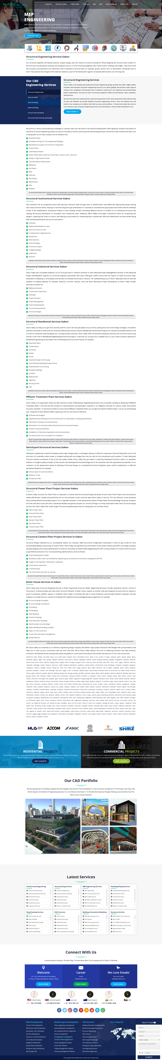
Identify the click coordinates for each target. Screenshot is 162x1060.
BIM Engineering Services (92, 916)
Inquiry (135, 4)
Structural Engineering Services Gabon (47, 56)
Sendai (44, 706)
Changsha (125, 665)
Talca (133, 706)
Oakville (57, 695)
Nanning (87, 692)
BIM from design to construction (122, 925)
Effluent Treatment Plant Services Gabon (49, 396)
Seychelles (71, 706)
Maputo (124, 687)
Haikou (34, 676)
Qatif (108, 697)
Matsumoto (83, 689)
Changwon (132, 665)
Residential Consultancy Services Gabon (60, 391)
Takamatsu (128, 706)
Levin (65, 684)
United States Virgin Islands (95, 711)
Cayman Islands (89, 665)
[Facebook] (59, 1010)
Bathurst (46, 662)
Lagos (111, 681)
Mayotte (112, 689)
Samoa (111, 700)
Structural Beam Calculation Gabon (84, 194)
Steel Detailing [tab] (33, 102)
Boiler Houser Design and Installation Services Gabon (85, 641)
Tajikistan (121, 706)
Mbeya (118, 689)
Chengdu (42, 668)
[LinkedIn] (75, 1010)
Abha (35, 657)
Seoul (53, 706)
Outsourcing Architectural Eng (36, 893)
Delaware (132, 668)
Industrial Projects (33, 900)
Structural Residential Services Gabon (47, 321)
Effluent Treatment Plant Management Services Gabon (95, 441)
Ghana (93, 673)
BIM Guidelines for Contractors (121, 916)
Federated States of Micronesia (107, 670)
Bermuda (99, 662)
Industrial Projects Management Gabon (101, 315)
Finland (123, 670)
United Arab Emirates (53, 711)
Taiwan (111, 706)
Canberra (48, 665)
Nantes (93, 692)
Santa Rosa (91, 703)
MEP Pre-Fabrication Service (92, 903)
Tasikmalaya (50, 708)
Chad (105, 665)
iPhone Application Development (64, 1025)
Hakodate (43, 676)
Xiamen (115, 714)
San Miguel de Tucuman (38, 703)
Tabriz (102, 706)
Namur (71, 692)
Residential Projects (34, 903)
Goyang (28, 676)
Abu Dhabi (46, 657)
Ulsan (44, 711)
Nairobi (47, 692)
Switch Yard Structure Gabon (65, 484)
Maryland (60, 689)
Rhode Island (66, 700)
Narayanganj (112, 692)
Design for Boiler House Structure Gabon (111, 641)
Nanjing (82, 692)
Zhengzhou (39, 716)
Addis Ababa (62, 657)
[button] (12, 24)
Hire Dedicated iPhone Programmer (65, 1031)
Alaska (119, 657)
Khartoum (73, 681)
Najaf (51, 692)
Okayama (72, 695)
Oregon (89, 695)
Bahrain (76, 660)
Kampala (95, 679)
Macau (105, 684)
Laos (131, 681)
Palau (98, 695)
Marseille (35, 689)
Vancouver (115, 711)
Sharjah (90, 706)
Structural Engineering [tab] (35, 92)
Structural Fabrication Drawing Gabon (105, 194)
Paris (51, 697)
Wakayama (54, 714)
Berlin (94, 662)
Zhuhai (46, 716)
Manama (98, 687)
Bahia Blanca (69, 660)
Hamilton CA (85, 676)
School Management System (63, 1043)
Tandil (34, 708)
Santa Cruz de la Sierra (75, 703)
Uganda (32, 711)
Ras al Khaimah (30, 700)
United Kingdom (65, 711)
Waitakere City (46, 714)
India (134, 676)
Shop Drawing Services (34, 916)
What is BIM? (116, 919)
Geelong (56, 673)
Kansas (112, 679)
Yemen (28, 716)
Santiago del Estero (108, 703)
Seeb (32, 706)
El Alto (69, 670)
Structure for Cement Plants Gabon (37, 576)
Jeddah (71, 679)
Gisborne (113, 673)
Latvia (31, 684)
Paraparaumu (45, 697)
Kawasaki (126, 679)
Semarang (38, 706)
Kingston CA (99, 681)
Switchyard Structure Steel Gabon (61, 482)
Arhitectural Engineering (35, 890)
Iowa (46, 679)
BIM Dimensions (117, 931)
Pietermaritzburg (97, 697)
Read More (71, 111)
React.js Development (61, 1034)
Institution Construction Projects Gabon (39, 260)
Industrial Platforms (33, 928)
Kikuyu (87, 681)
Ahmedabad (80, 657)
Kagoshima (77, 679)
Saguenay (85, 700)
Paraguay (37, 697)
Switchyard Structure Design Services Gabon (40, 482)
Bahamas (61, 660)
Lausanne (44, 684)
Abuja (52, 657)
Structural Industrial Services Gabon (46, 266)
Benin (83, 662)
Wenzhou (84, 714)
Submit (148, 1057)
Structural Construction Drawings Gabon (57, 192)
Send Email (118, 984)
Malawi (61, 687)
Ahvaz (87, 657)
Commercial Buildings (34, 931)
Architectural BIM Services (92, 925)
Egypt (64, 670)
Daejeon (83, 668)
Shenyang (96, 706)
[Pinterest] (81, 1010)
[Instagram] (70, 1010)
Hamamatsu (64, 676)
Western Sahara (101, 714)
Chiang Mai (55, 668)
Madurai (132, 684)
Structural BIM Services (91, 928)
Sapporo (121, 703)
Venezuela (127, 711)
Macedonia (112, 684)
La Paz (95, 684)
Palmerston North (120, 695)
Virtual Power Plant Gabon (117, 532)
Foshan (28, 673)
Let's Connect (149, 4)
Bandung (105, 660)
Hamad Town (56, 676)
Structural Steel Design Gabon (37, 192)
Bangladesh (118, 660)
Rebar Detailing (32, 919)
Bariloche (132, 660)
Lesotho (56, 684)
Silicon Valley (91, 1058)
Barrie (32, 662)
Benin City (89, 662)
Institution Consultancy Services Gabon (61, 260)
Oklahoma (79, 695)
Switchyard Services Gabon (78, 482)
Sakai (97, 700)
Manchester (105, 687)
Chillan (70, 668)
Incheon (129, 676)
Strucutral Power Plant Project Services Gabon (52, 488)
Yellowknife (132, 714)
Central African (99, 665)
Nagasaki (36, 692)
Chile (65, 668)
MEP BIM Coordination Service (93, 900)
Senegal (48, 706)
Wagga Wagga (36, 714)
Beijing (52, 662)
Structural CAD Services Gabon (95, 192)
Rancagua (132, 697)
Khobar (78, 681)
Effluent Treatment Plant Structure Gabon (81, 443)
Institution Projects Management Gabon (104, 260)
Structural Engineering (62, 890)
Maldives (73, 687)
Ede (47, 670)
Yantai (120, 714)
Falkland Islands (84, 670)
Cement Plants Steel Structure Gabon (101, 578)
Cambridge (36, 665)
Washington (70, 714)
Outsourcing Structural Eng (64, 893)
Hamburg (72, 676)
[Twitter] (64, 1010)
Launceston (37, 684)
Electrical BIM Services (91, 931)
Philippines (88, 697)
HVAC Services (60, 916)
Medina (133, 689)
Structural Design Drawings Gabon (77, 192)
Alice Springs (47, 660)
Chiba (61, 668)
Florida (127, 670)
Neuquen (36, 695)
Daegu (79, 668)
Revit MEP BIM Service (91, 906)
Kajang (83, 679)
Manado (91, 687)
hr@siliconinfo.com (81, 979)
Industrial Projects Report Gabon (90, 317)
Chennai (48, 668)
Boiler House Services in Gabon (43, 581)
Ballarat (88, 660)
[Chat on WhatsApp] (102, 1010)
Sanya (116, 703)
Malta (87, 687)
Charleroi (36, 668)
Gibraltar (107, 673)
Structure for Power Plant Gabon (79, 532)
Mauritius (106, 689)
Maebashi (29, 687)
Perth (70, 697)
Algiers (40, 660)
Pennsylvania (64, 697)
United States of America (78, 711)
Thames (91, 708)
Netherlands (29, 695)
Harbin (104, 676)
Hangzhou (93, 676)
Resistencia (53, 700)
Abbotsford (29, 657)
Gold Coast (132, 673)
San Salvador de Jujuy (53, 703)
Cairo (116, 662)
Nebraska (124, 692)
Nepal (133, 692)
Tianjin (117, 708)
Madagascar (125, 684)
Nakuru (60, 692)
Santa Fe (84, 703)
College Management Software (63, 1048)
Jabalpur (51, 679)
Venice (133, 711)
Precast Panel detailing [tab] (36, 113)
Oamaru (62, 695)
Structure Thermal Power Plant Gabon (85, 530)
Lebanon (50, 684)
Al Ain (96, 657)
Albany (129, 657)
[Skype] (97, 1010)
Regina (38, 700)
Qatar (104, 697)
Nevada (42, 695)
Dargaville (116, 668)
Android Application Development (64, 1028)
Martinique (53, 689)
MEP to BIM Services (90, 897)
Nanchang (76, 692)
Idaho (119, 676)
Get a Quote (40, 761)
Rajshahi (126, 697)
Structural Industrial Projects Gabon (71, 317)
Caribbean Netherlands (69, 665)
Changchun (118, 665)
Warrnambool (62, 714)
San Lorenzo (123, 700)
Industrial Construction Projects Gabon (38, 315)
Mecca (123, 689)
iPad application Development (63, 1037)
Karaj (116, 679)
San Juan (116, 700)
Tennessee (75, 708)
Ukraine (39, 711)
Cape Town (54, 665)
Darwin (122, 668)
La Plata (100, 684)
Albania (124, 657)
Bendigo (72, 662)
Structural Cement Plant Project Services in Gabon (54, 536)
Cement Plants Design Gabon (82, 578)
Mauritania (99, 689)
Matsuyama (91, 689)
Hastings (109, 676)
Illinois (124, 676)
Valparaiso (107, 711)
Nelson (129, 692)
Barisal (28, 662)
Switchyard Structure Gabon (81, 484)
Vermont (29, 714)
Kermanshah (54, 681)
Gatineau (50, 673)
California (126, 662)
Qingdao (113, 697)
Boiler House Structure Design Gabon (61, 641)
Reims (42, 700)
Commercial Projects (118, 897)
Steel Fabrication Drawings (35, 922)
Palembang (104, 695)
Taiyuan (116, 706)
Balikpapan (82, 660)
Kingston (92, 681)
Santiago (98, 703)
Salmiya (102, 700)
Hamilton (78, 676)
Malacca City (54, 687)
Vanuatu (121, 711)
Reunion (59, 700)
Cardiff (60, 665)
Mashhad (66, 689)
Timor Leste (128, 708)
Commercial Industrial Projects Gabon (80, 315)
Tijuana (122, 708)
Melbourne (29, 692)
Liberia (70, 684)
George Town (63, 673)
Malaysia (66, 687)
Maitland (40, 687)
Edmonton (59, 670)
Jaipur (56, 679)
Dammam (99, 668)
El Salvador (75, 670)
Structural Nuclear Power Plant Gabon (38, 530)
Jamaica (61, 679)
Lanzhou (126, 681)
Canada (42, 665)
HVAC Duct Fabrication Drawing (65, 931)
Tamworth (29, 708)
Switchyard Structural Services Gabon (47, 447)
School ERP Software (60, 1045)
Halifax (49, 676)
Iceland (115, 676)
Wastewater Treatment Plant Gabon (105, 439)
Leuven (61, 684)
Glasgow (125, 673)
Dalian (93, 668)
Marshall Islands (44, 689)
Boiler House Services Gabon (54, 643)
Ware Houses (32, 925)
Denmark (29, 670)
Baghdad (54, 660)
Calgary (120, 662)
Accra (56, 657)
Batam (41, 662)
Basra (37, 662)
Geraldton (82, 673)
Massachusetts (74, 689)
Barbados (126, 660)
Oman (84, 695)
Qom (118, 697)
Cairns (112, 662)
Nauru (118, 692)
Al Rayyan (107, 657)
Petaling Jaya (80, 697)
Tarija (44, 708)
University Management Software (64, 1051)
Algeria (35, 660)
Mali (78, 687)
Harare (99, 676)
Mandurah (113, 687)
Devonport (36, 670)
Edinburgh (52, 670)
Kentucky (42, 681)
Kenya (48, 681)
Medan (128, 689)
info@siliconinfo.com (118, 979)
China (74, 668)
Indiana (28, 679)
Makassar (47, 687)
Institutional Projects (34, 897)
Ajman (92, 657)
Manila (119, 687)
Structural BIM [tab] (33, 97)
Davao (127, 668)
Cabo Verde (106, 662)
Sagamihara (77, 700)
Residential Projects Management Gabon (104, 391)
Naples (102, 692)
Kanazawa (102, 679)
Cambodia (29, 665)
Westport (109, 714)
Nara (106, 692)
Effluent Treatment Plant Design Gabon (39, 439)
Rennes (47, 700)
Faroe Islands (93, 670)
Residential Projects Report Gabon (93, 392)
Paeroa (94, 695)
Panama (128, 695)
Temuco (68, 708)
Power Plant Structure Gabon (104, 530)
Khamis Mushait (64, 681)
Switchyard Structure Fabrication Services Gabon (99, 482)
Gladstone (119, 673)
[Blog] (86, 1010)
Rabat (121, 697)
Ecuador (42, 670)
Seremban (64, 706)
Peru (74, 697)
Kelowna (36, 681)
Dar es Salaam (107, 668)
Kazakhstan (29, 681)
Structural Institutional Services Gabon (48, 198)
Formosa (132, 670)
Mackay (118, 684)
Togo (133, 708)
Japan (66, 679)
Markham (29, 689)
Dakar (89, 668)
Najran (56, 692)
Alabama (113, 657)
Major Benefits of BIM (119, 928)
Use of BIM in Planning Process (121, 922)
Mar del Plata (131, 687)
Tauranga (58, 708)
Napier (98, 692)
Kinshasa (106, 681)
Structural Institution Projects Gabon (74, 262)
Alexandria (29, 660)
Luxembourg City (87, 684)
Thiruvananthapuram (100, 708)
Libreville (75, 684)
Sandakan (64, 703)
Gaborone (39, 673)
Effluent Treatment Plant (63, 906)
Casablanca (80, 665)
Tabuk (106, 706)
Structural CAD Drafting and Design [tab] (40, 118)
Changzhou (29, 668)
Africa (74, 657)
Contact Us (33, 36)
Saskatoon (128, 703)
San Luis (130, 700)
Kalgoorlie (89, 679)
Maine (35, 687)
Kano (107, 679)
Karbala (121, 679)
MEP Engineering (89, 890)
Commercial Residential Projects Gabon (82, 391)
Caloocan (132, 662)
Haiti (38, 676)
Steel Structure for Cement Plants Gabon (58, 576)
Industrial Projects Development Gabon (123, 315)
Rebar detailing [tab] (33, 107)
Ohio (67, 695)
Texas (80, 708)
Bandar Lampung (97, 660)
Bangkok (111, 660)
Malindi (82, 687)
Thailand (85, 708)
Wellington (78, 714)
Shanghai (84, 706)
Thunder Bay (111, 708)
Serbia (58, 706)
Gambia (45, 673)
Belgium (62, 662)
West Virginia (92, 714)
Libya (79, 684)
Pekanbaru (56, 697)
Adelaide (69, 657)
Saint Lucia (92, 700)
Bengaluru (78, 662)
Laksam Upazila (118, 681)
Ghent (102, 673)
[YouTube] (91, 1010)
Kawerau (132, 679)
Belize (67, 662)
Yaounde (125, 714)
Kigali (82, 681)
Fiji (119, 670)
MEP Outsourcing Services (92, 893)
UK (35, 711)
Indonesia (34, 679)
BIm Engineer (88, 919)
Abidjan (40, 657)
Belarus (57, 662)
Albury (133, 657)
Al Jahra (101, 657)
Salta (106, 700)
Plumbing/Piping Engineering (121, 890)
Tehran (64, 708)
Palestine (111, 695)
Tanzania (39, 708)
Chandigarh (111, 665)
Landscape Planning (34, 906)
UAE (27, 711)
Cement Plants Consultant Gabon (95, 576)
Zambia (33, 716)
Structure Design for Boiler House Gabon (39, 641)
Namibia (65, 692)
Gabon (33, 673)
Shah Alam (78, 706)
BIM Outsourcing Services (92, 922)
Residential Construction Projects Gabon (39, 391)
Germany (88, 673)
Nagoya (42, 692)
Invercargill (41, 679)
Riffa (72, 700)
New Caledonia (49, 695)
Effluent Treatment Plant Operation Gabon (61, 439)
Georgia (70, 673)
